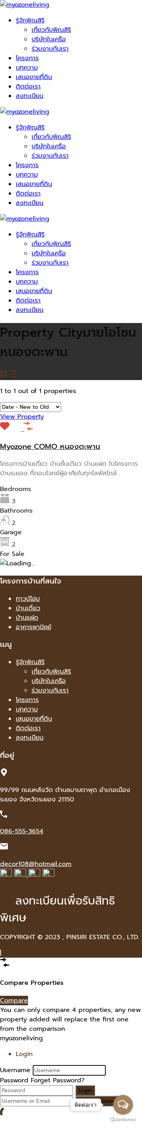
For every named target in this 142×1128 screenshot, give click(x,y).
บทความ (27, 67)
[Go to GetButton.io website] (123, 1119)
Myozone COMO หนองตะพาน (50, 446)
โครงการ (27, 58)
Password (14, 1080)
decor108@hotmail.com (35, 864)
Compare (14, 1000)
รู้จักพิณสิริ (30, 20)
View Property (22, 416)
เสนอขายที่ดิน (34, 77)
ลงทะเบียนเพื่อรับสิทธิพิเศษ (57, 909)
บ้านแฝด (27, 617)
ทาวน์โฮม (28, 599)
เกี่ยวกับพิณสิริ (51, 30)
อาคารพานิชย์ (33, 627)
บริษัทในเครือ (49, 39)
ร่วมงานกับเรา (50, 49)
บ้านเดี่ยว (28, 608)
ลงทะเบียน (29, 96)
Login (85, 1090)
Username (15, 1070)
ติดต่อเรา (28, 86)
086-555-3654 (21, 831)
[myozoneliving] (24, 4)
